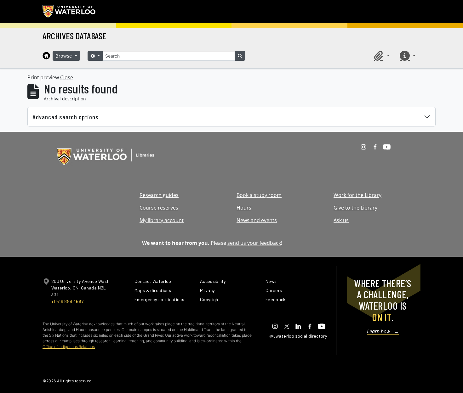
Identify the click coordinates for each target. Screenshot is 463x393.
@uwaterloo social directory (298, 336)
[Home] (46, 55)
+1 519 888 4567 (67, 301)
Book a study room (259, 195)
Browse (64, 56)
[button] (381, 55)
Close (66, 77)
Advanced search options (66, 117)
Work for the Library (357, 195)
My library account (162, 220)
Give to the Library (355, 207)
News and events (257, 220)
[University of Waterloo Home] (69, 11)
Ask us (341, 220)
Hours (244, 207)
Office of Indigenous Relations (69, 346)
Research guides (159, 195)
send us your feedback (254, 242)
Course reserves (159, 207)
